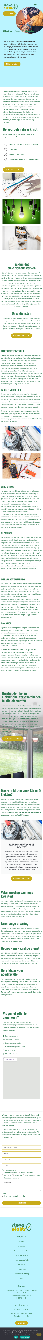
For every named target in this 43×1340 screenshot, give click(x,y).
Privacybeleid (24, 1337)
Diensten (21, 1246)
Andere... (16, 1178)
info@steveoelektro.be (21, 1293)
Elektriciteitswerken (10, 1173)
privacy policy (21, 1196)
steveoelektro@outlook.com (21, 1295)
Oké (16, 1337)
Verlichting (7, 1175)
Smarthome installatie (21, 1251)
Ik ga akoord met (15, 1196)
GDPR (4, 1193)
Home (21, 1242)
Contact (21, 1278)
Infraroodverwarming (32, 1175)
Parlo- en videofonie (21, 1260)
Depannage (18, 1175)
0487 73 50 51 (21, 1298)
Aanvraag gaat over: (9, 1170)
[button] (35, 5)
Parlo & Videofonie (26, 1173)
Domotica (7, 1178)
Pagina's (21, 1236)
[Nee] (39, 1334)
